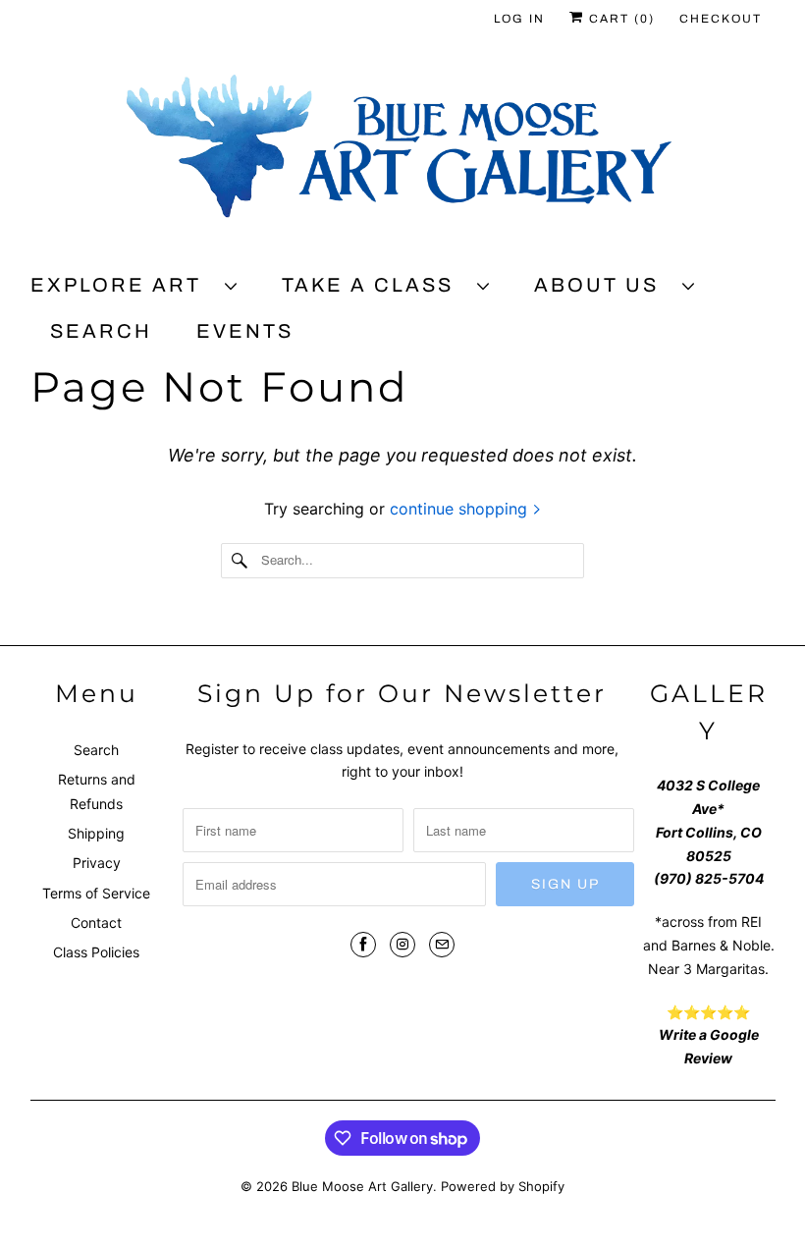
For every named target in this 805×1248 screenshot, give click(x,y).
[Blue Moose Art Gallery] (403, 154)
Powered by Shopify (502, 1186)
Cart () (619, 19)
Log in (519, 19)
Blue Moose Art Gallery (362, 1186)
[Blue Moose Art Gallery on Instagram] (402, 944)
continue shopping (461, 508)
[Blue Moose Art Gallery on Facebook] (363, 944)
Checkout (720, 19)
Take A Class (374, 285)
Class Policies (96, 952)
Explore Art (122, 285)
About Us (603, 285)
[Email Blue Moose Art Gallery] (442, 944)
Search (101, 331)
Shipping (96, 833)
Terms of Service (96, 893)
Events (245, 331)
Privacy (97, 862)
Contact (96, 922)
